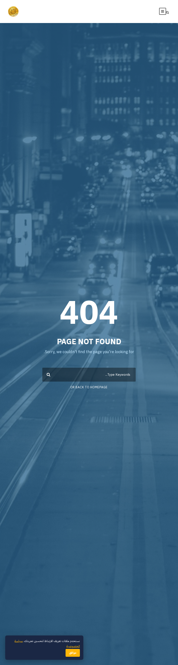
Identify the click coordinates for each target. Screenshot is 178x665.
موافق (72, 653)
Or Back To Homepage (89, 387)
